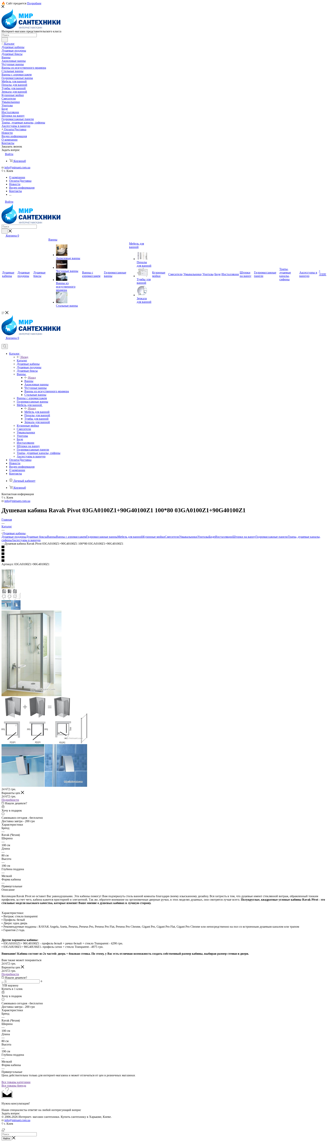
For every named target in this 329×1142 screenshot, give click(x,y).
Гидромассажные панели (272, 536)
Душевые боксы (36, 536)
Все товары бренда (14, 1085)
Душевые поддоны (14, 536)
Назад (24, 357)
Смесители (172, 536)
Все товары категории (16, 1082)
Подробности (10, 799)
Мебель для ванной (37, 411)
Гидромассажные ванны (101, 536)
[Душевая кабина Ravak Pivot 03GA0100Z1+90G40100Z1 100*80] (31, 695)
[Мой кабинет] (3, 342)
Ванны (28, 381)
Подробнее (34, 3)
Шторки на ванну (244, 536)
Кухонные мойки (154, 536)
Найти (6, 1138)
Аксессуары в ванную (26, 540)
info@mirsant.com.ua (17, 167)
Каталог (22, 360)
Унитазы (203, 536)
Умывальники (188, 536)
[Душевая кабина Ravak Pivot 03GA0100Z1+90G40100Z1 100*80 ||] (44, 742)
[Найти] (5, 39)
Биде (212, 536)
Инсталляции (223, 536)
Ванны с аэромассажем (71, 536)
